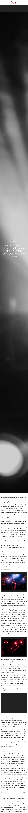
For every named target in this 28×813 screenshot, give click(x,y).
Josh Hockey (14, 256)
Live (10, 241)
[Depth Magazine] (13, 2)
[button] (11, 587)
